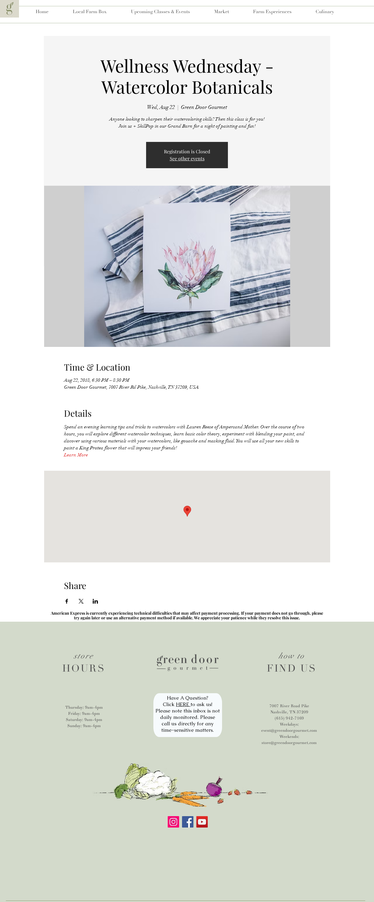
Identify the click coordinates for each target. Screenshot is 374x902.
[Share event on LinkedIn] (95, 601)
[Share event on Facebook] (67, 601)
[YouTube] (202, 822)
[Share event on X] (81, 601)
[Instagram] (173, 822)
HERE (183, 704)
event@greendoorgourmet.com (289, 730)
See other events (187, 158)
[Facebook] (187, 822)
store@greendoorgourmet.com (289, 742)
